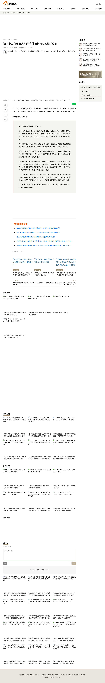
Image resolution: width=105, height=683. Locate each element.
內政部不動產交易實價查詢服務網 (90, 87)
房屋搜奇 (34, 9)
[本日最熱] (101, 40)
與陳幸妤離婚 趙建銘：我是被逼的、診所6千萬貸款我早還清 (38, 228)
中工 (22, 251)
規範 (5, 563)
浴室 (29, 13)
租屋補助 (21, 13)
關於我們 (76, 674)
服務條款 (44, 674)
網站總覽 (83, 674)
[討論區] (5, 114)
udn (4, 39)
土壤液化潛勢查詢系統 (87, 99)
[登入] (97, 4)
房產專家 (60, 9)
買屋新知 (98, 9)
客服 (31, 674)
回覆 (74, 563)
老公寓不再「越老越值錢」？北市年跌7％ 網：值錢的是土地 (38, 232)
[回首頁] (10, 3)
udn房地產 (9, 39)
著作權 (49, 674)
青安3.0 (6, 13)
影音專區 (85, 9)
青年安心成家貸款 (86, 95)
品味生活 (47, 9)
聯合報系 (63, 674)
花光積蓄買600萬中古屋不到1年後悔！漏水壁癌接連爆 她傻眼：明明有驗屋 (44, 245)
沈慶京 (16, 251)
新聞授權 (37, 674)
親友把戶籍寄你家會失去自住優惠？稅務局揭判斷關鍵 (36, 237)
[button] (100, 4)
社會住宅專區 (85, 91)
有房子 (73, 9)
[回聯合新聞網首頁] (5, 3)
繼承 (14, 13)
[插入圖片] (70, 563)
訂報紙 (69, 674)
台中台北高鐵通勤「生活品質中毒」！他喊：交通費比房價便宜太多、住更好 (44, 241)
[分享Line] (5, 110)
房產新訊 (6, 9)
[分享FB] (5, 105)
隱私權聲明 (55, 674)
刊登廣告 (21, 674)
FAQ (28, 674)
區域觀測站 (20, 9)
